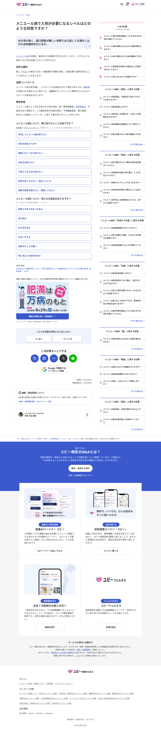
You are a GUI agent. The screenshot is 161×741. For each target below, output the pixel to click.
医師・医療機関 (83, 650)
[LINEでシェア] (73, 358)
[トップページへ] (80, 673)
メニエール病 (22, 56)
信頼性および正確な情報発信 (62, 652)
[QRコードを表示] (44, 358)
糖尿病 (87, 87)
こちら (78, 656)
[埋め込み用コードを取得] (54, 358)
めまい (25, 71)
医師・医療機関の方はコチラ (80, 475)
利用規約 (19, 128)
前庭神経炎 (81, 106)
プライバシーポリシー (31, 128)
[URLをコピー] (35, 358)
